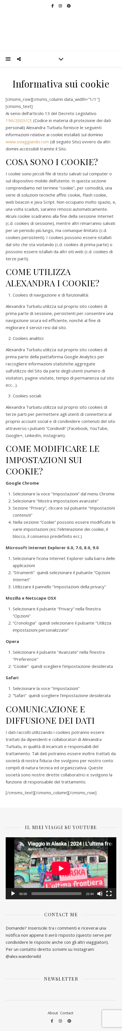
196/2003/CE (19, 120)
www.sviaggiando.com (27, 141)
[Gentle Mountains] (61, 25)
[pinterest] (69, 1021)
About (53, 1012)
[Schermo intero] (109, 893)
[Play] (13, 893)
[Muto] (100, 893)
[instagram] (61, 1021)
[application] (61, 868)
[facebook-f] (52, 1021)
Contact (66, 1012)
